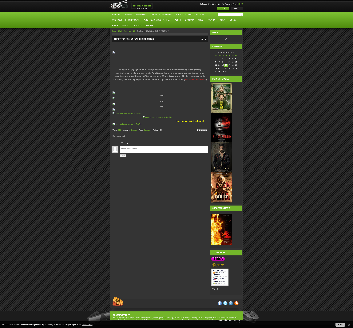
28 (219, 71)
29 (223, 71)
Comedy (147, 130)
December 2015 (226, 52)
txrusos (134, 130)
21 (219, 68)
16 (134, 31)
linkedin (231, 303)
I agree (340, 324)
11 (232, 62)
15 (223, 65)
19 (236, 65)
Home (114, 31)
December (127, 31)
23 (226, 68)
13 (216, 65)
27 (216, 71)
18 (233, 65)
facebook (220, 303)
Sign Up (237, 8)
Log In (223, 8)
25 (233, 68)
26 (236, 68)
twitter (225, 303)
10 (229, 62)
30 (226, 71)
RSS (241, 4)
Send (123, 156)
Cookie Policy (87, 325)
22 (223, 68)
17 (229, 65)
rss (236, 303)
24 (229, 68)
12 (236, 62)
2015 (120, 31)
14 (219, 65)
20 (216, 68)
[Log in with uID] (127, 143)
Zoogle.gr (214, 289)
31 (229, 71)
